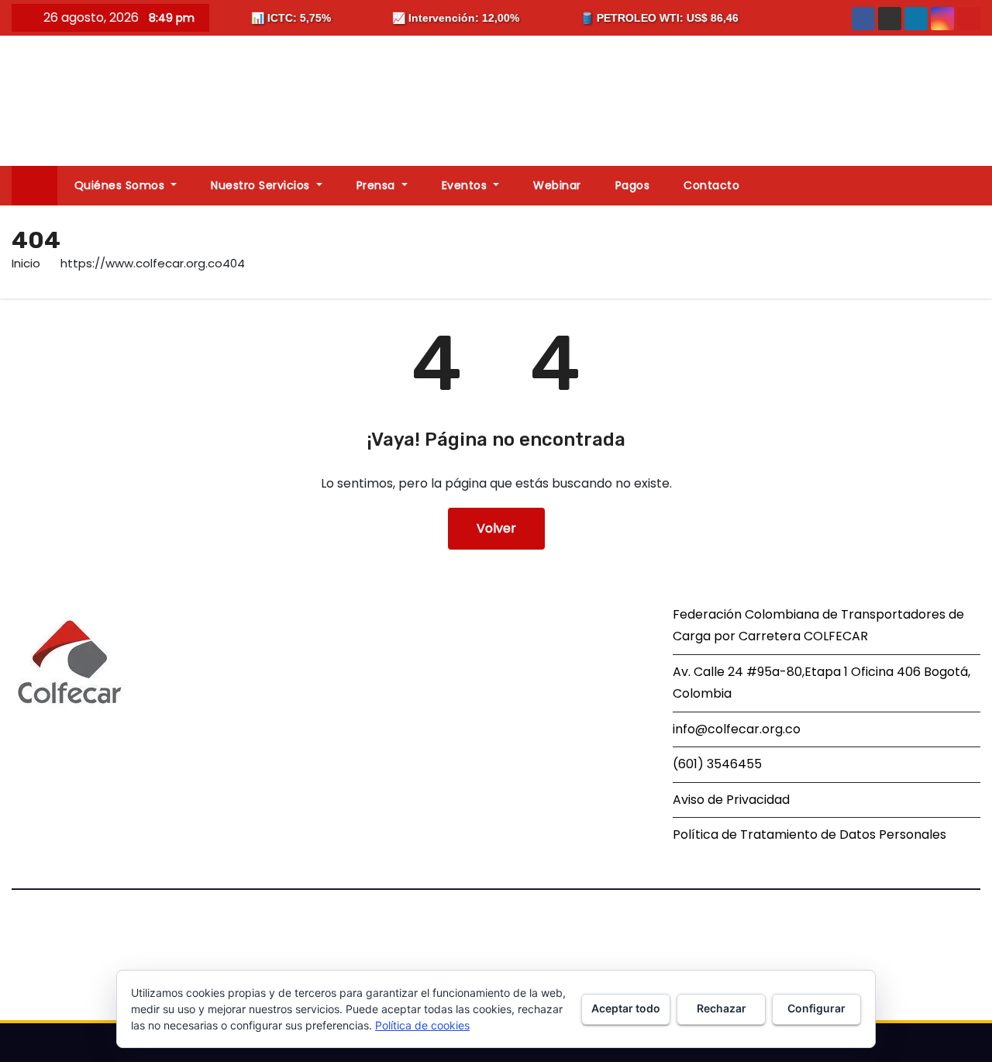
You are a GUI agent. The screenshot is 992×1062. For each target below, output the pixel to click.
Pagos (632, 185)
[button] (975, 185)
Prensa (377, 185)
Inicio (26, 263)
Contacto (711, 185)
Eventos (466, 185)
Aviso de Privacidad (731, 800)
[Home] (34, 185)
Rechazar (721, 1008)
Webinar (557, 185)
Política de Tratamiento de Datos (774, 834)
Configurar (816, 1008)
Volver (496, 528)
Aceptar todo (625, 1008)
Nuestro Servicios (262, 185)
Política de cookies (422, 1025)
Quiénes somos (121, 185)
